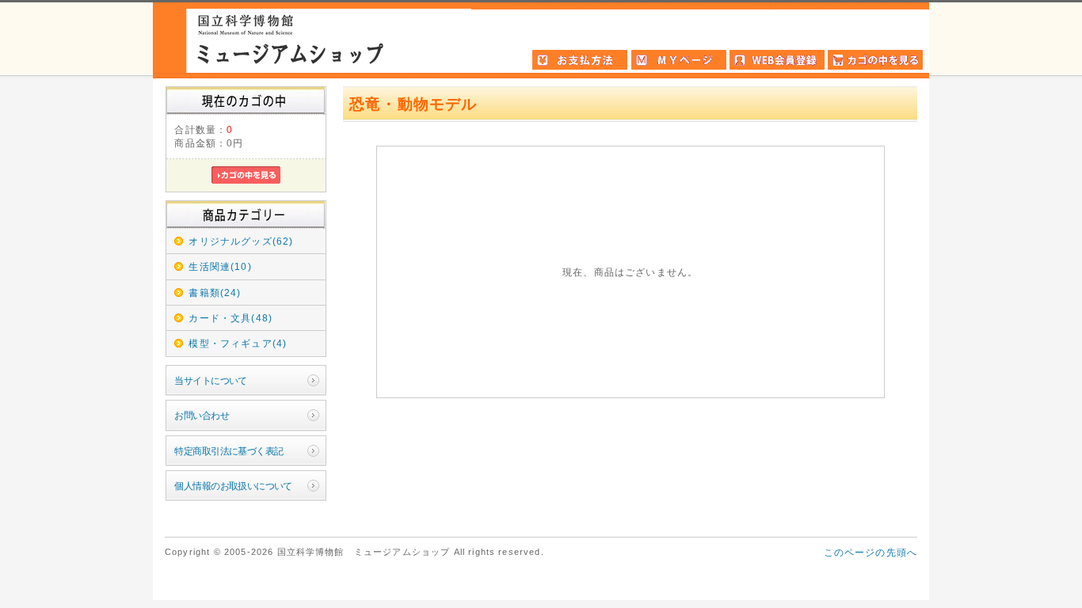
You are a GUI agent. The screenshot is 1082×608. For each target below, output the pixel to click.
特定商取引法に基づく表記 (228, 451)
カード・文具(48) (230, 318)
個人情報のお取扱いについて (232, 486)
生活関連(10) (220, 266)
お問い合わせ (201, 415)
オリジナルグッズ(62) (241, 241)
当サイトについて (210, 380)
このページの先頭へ (870, 552)
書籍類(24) (215, 292)
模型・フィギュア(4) (238, 343)
